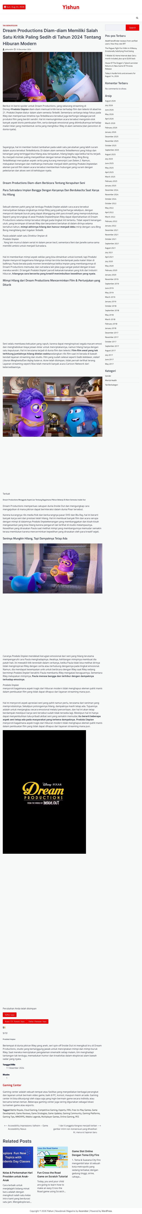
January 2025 (110, 185)
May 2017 (109, 363)
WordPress (107, 1211)
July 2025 (109, 158)
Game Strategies (39, 1113)
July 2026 (109, 105)
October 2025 (110, 145)
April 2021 (109, 256)
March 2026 (110, 123)
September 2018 (112, 310)
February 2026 (111, 127)
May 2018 (109, 314)
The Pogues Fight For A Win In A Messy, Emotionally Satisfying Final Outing (121, 50)
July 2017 (109, 354)
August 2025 (110, 154)
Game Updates (55, 1113)
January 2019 (110, 301)
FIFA (69, 1110)
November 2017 (111, 337)
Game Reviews (23, 1113)
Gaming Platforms (91, 1113)
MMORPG (20, 1116)
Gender (108, 375)
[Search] (137, 18)
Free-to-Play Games (81, 1110)
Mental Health (111, 380)
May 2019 (109, 292)
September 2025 (112, 149)
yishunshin (9, 49)
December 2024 (111, 189)
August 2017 (110, 350)
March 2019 (110, 296)
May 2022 (109, 207)
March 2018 (110, 319)
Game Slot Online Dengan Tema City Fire (85, 1153)
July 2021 (109, 252)
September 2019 (112, 283)
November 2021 (111, 234)
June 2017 (109, 359)
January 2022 (110, 225)
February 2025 (111, 181)
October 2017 (110, 341)
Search (132, 27)
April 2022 (109, 212)
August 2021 (110, 247)
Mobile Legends (33, 1116)
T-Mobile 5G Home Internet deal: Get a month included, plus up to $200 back (120, 57)
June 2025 (109, 163)
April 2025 (109, 172)
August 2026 (110, 100)
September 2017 (112, 346)
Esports (62, 1110)
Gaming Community (72, 1113)
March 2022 (110, 216)
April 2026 (109, 118)
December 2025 (111, 136)
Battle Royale (16, 1110)
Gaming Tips (8, 1116)
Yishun (71, 7)
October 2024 (110, 198)
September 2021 (112, 243)
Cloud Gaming (30, 1110)
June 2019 (109, 288)
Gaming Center (12, 1085)
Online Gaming (67, 1116)
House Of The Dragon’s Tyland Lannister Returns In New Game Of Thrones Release (121, 65)
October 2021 (110, 239)
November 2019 (111, 279)
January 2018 (110, 328)
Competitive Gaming (47, 1110)
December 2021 (111, 230)
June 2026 (109, 109)
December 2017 (111, 332)
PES (77, 1116)
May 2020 (109, 265)
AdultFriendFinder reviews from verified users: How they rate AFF (121, 42)
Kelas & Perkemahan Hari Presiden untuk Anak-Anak (18, 1176)
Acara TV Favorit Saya (14, 1021)
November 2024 (111, 194)
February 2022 (111, 221)
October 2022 (110, 203)
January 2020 (110, 274)
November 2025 (111, 140)
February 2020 (111, 270)
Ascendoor (83, 1211)
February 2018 (111, 323)
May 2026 (109, 114)
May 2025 (109, 167)
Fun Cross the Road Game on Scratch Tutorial (52, 1174)
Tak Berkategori (10, 26)
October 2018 (110, 305)
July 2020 (109, 261)
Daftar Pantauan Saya (37, 1021)
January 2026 (110, 132)
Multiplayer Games (50, 1116)
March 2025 (110, 176)
